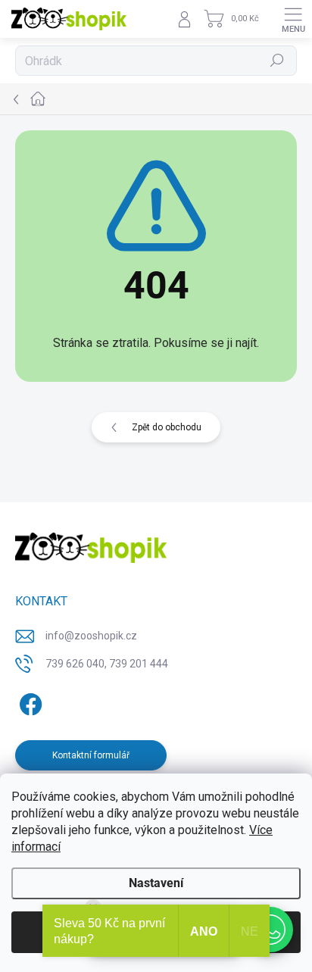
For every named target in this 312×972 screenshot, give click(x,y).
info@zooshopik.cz (91, 636)
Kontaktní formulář (90, 755)
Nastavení (156, 883)
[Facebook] (28, 701)
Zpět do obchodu (166, 427)
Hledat (277, 60)
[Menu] (293, 19)
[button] (270, 929)
